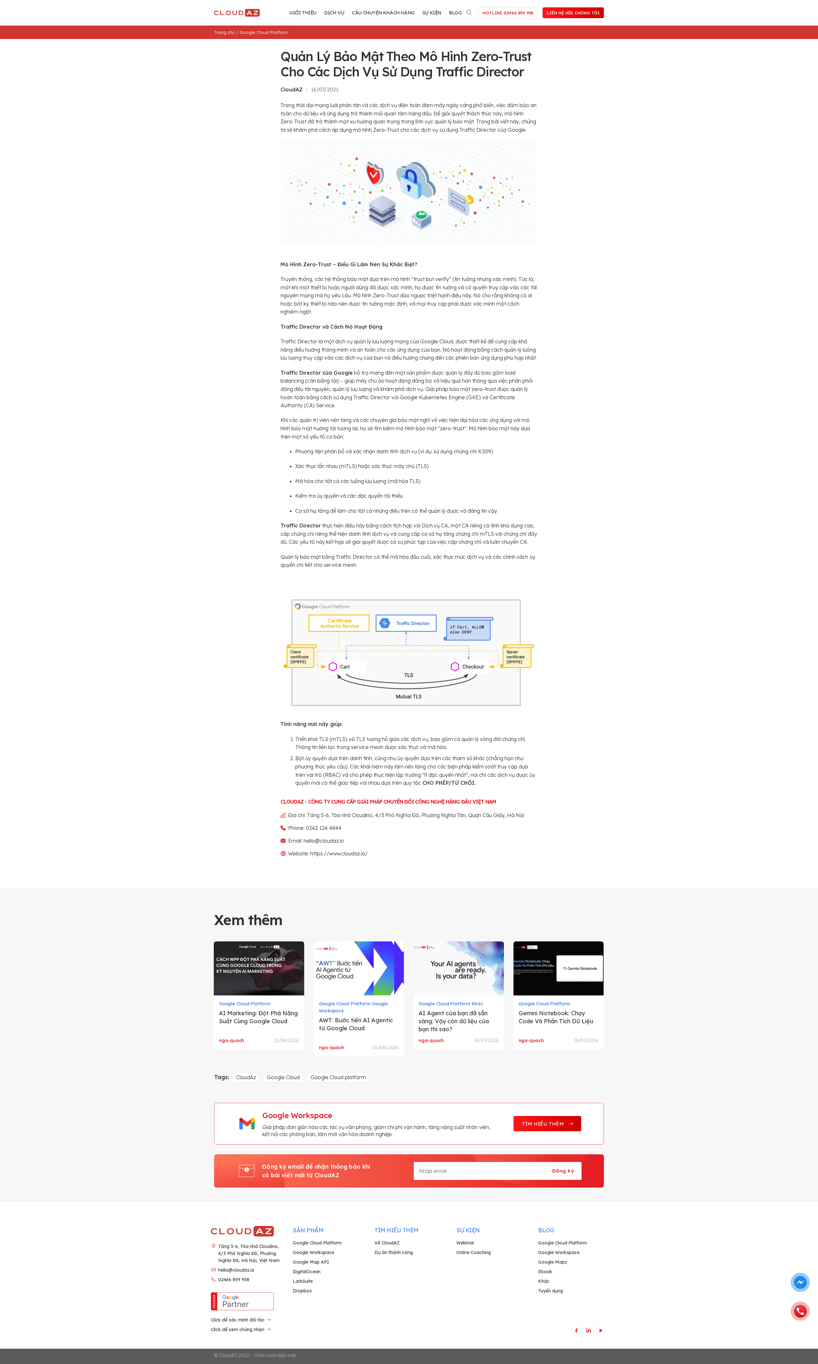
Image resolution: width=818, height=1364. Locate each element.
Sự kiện (431, 13)
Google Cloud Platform (264, 32)
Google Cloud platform (338, 1077)
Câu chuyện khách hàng (383, 13)
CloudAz (246, 1077)
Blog (455, 13)
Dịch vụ (334, 13)
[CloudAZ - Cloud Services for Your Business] (238, 13)
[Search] (469, 11)
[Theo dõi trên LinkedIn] (588, 1330)
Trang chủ (224, 32)
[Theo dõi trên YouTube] (600, 1330)
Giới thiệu (303, 13)
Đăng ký (563, 1170)
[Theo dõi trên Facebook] (576, 1330)
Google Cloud (283, 1077)
